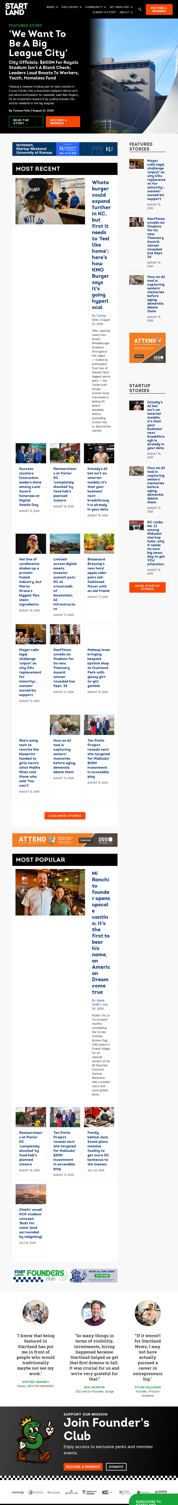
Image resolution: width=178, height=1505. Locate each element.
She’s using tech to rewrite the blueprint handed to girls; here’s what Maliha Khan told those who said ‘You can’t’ (29, 763)
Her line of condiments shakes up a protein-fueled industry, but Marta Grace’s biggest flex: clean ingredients (30, 582)
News (51, 7)
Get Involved (119, 7)
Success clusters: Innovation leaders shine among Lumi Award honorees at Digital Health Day (30, 487)
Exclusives (70, 7)
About (124, 12)
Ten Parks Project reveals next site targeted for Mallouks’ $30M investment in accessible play (98, 759)
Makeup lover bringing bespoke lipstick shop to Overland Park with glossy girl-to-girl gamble (98, 668)
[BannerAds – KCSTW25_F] (65, 148)
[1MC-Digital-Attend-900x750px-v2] (147, 347)
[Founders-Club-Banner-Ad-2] (65, 1275)
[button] (57, 7)
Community (94, 7)
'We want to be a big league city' (38, 44)
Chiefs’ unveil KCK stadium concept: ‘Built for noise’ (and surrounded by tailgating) (30, 1223)
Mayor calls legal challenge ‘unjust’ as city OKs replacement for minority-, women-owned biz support (30, 672)
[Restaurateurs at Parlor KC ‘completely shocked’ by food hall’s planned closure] (65, 453)
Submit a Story (104, 12)
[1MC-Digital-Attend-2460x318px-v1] (65, 839)
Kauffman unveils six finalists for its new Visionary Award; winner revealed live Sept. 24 (64, 668)
